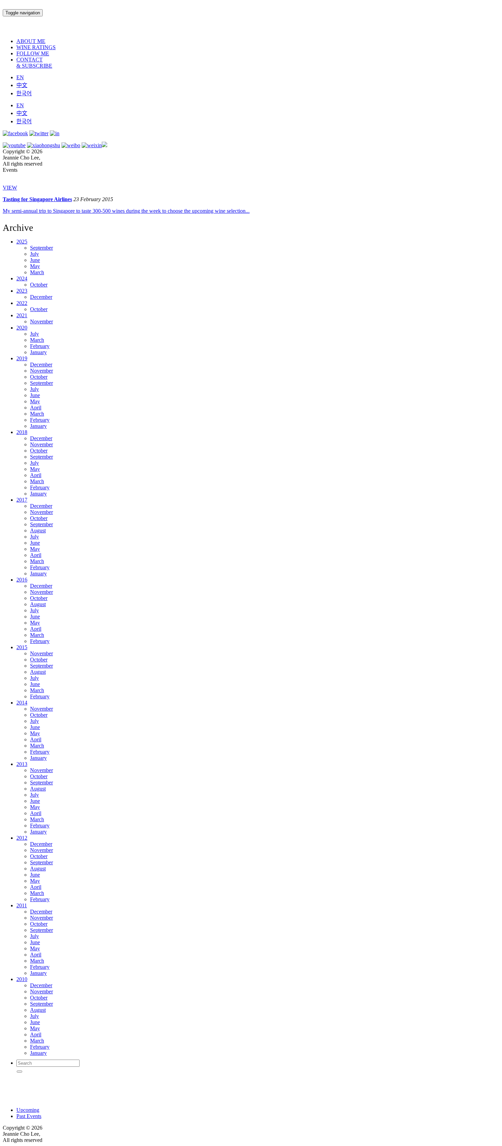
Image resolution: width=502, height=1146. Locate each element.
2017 (21, 500)
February (40, 346)
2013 (21, 764)
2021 (21, 315)
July (34, 254)
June (35, 260)
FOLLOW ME (32, 53)
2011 (21, 905)
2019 (21, 358)
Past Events (28, 1116)
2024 (21, 278)
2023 (21, 291)
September (41, 248)
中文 (21, 85)
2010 (21, 979)
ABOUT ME (30, 41)
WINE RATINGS (36, 47)
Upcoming (27, 1110)
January (38, 352)
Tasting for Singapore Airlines (37, 199)
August (38, 530)
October (38, 285)
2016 (21, 580)
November (41, 321)
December (41, 297)
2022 (21, 303)
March (37, 272)
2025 (21, 241)
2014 (21, 702)
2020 (21, 328)
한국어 (24, 93)
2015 (21, 647)
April (35, 407)
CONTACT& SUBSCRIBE (34, 63)
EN (20, 77)
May (35, 266)
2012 (21, 838)
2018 (21, 432)
